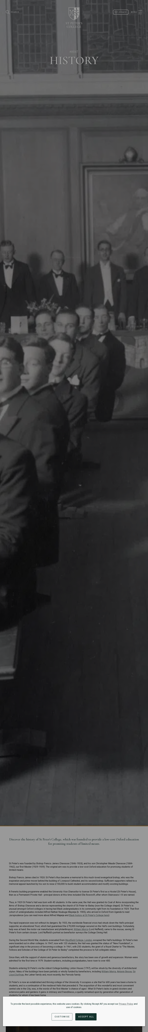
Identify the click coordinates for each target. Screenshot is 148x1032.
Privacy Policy (126, 1004)
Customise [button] (62, 1017)
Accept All (86, 1017)
